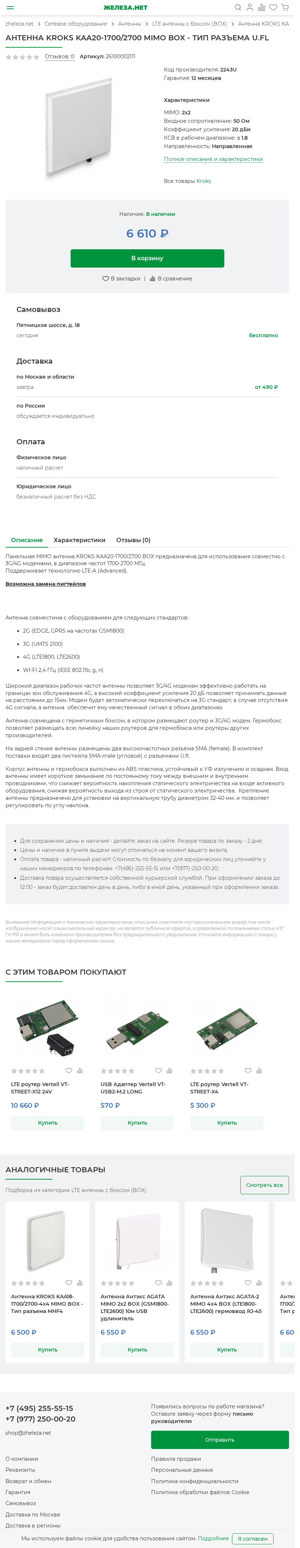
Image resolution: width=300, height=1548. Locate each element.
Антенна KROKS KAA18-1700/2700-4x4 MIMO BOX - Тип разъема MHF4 (47, 1303)
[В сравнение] (79, 1070)
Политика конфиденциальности (195, 1481)
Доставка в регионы (32, 1525)
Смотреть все (264, 1185)
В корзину (147, 258)
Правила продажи (176, 1459)
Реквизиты (20, 1470)
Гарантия (17, 1492)
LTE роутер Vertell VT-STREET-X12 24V (40, 1088)
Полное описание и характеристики (213, 159)
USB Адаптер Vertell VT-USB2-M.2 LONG (133, 1088)
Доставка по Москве (32, 1514)
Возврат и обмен (28, 1481)
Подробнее (213, 1538)
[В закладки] (68, 1070)
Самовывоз (20, 1503)
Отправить (220, 1440)
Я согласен (253, 1539)
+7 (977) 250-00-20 (40, 1419)
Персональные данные (182, 1470)
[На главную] (125, 7)
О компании (21, 1459)
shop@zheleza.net (28, 1433)
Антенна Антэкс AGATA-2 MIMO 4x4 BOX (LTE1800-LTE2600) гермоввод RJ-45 (226, 1303)
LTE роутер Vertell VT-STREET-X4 (219, 1088)
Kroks (203, 181)
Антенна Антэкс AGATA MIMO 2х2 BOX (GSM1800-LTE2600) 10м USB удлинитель (135, 1307)
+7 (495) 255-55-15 (39, 1408)
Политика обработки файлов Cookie (200, 1492)
